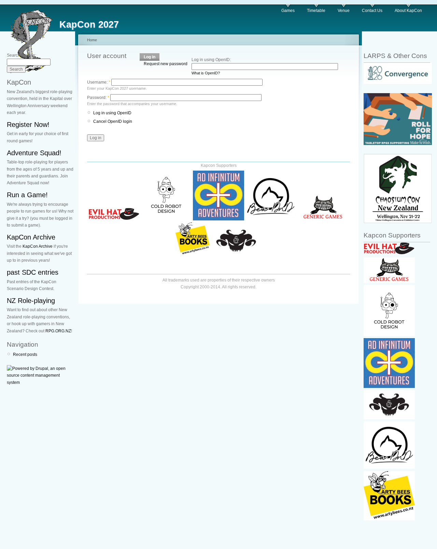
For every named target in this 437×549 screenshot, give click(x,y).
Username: (98, 82)
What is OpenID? (206, 73)
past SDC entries (32, 272)
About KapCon (408, 10)
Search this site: (21, 55)
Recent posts (25, 354)
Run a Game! (27, 195)
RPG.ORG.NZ (58, 331)
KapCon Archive (31, 237)
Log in (149, 57)
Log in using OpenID (112, 113)
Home (92, 40)
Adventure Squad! (34, 153)
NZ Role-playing (31, 300)
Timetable (316, 10)
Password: (98, 97)
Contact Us (372, 10)
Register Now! (28, 124)
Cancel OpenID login (112, 121)
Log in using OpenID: (211, 59)
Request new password (165, 63)
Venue (344, 10)
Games (288, 10)
